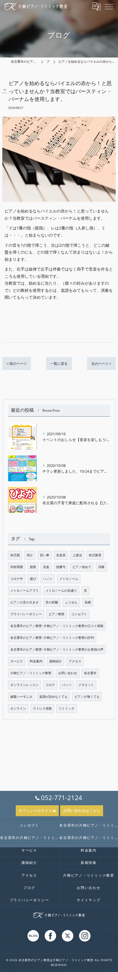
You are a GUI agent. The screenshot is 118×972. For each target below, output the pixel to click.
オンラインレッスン (24, 685)
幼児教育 (95, 555)
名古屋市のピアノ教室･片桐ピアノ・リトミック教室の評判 (52, 638)
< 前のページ (17, 363)
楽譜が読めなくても (53, 697)
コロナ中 (16, 579)
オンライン (18, 708)
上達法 (77, 555)
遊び (33, 579)
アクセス (75, 661)
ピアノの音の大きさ (24, 602)
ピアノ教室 (56, 614)
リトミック (66, 708)
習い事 (44, 555)
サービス (16, 661)
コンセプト (79, 614)
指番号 (61, 567)
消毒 (101, 567)
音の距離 (52, 602)
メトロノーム (68, 579)
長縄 (87, 602)
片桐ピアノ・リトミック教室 (30, 673)
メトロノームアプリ (24, 590)
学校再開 (16, 567)
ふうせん (71, 602)
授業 (33, 567)
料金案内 (36, 661)
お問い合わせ (67, 673)
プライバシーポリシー (26, 614)
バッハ (66, 685)
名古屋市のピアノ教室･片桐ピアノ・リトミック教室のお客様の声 (56, 649)
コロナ (50, 685)
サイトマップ (89, 900)
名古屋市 (90, 673)
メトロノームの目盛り (61, 590)
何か (30, 555)
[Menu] (109, 6)
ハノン (47, 579)
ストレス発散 (42, 708)
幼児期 (15, 555)
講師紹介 (55, 661)
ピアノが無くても (87, 697)
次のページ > (101, 363)
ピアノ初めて (81, 567)
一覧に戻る (59, 363)
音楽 (46, 567)
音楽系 (61, 555)
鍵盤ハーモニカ (21, 697)
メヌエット (86, 685)
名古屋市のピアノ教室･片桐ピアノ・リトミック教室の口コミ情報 (56, 626)
